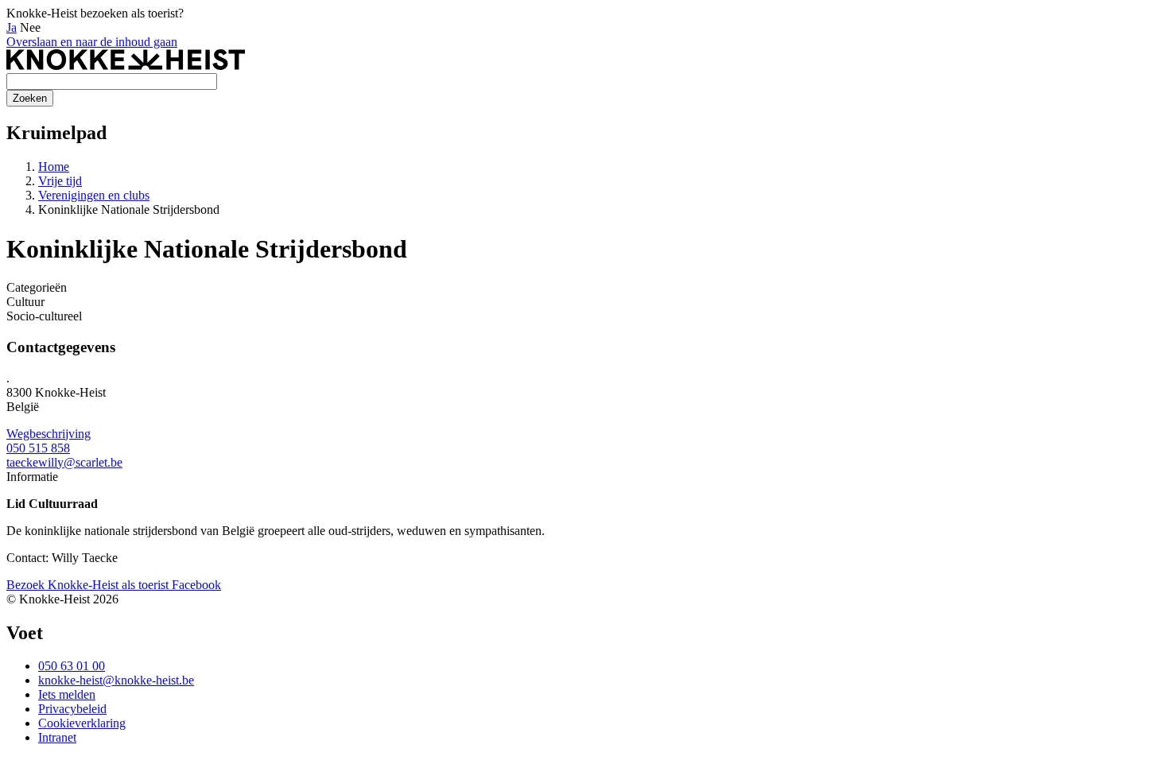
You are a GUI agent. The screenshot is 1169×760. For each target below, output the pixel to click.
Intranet (57, 737)
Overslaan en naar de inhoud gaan (91, 41)
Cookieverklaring (82, 723)
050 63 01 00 (71, 666)
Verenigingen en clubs (94, 195)
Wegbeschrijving (48, 433)
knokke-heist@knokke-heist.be (116, 680)
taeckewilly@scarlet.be (64, 462)
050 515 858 (38, 448)
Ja (11, 27)
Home (53, 166)
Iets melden (66, 694)
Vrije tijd (60, 181)
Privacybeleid (72, 708)
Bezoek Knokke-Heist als (87, 584)
